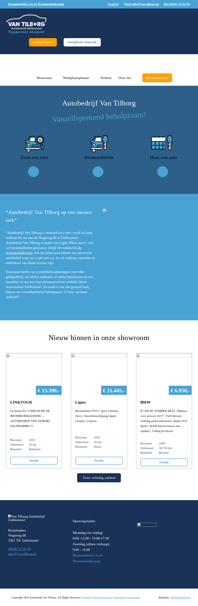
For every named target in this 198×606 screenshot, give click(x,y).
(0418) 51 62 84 (19, 549)
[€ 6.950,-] (164, 356)
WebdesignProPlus (181, 597)
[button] (180, 78)
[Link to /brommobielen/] (98, 171)
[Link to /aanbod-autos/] (33, 171)
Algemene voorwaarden (127, 597)
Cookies (86, 597)
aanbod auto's (43, 42)
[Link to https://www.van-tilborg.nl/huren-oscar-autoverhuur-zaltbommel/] (162, 171)
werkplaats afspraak (82, 42)
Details (34, 460)
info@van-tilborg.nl (22, 554)
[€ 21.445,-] (98, 356)
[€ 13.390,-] (33, 356)
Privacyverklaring (102, 597)
